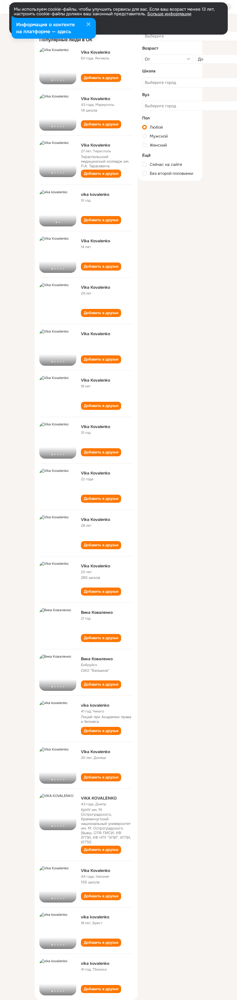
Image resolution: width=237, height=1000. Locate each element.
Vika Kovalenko (95, 52)
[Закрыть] (88, 24)
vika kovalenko (95, 194)
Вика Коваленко (97, 612)
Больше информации (169, 14)
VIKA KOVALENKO (99, 798)
